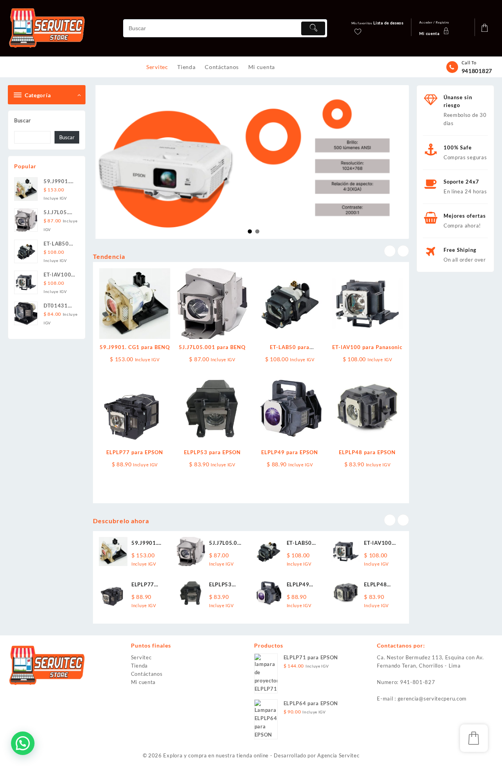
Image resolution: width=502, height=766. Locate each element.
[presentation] (390, 251)
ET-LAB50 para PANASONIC (302, 543)
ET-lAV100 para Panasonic (367, 347)
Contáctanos (147, 674)
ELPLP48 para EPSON (367, 452)
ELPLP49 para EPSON (289, 452)
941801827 (477, 70)
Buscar (22, 120)
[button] (23, 743)
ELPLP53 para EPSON (212, 452)
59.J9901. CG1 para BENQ (135, 347)
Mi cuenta (143, 682)
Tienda (139, 665)
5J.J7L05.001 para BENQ (212, 347)
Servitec (141, 657)
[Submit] (313, 28)
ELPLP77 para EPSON (134, 452)
